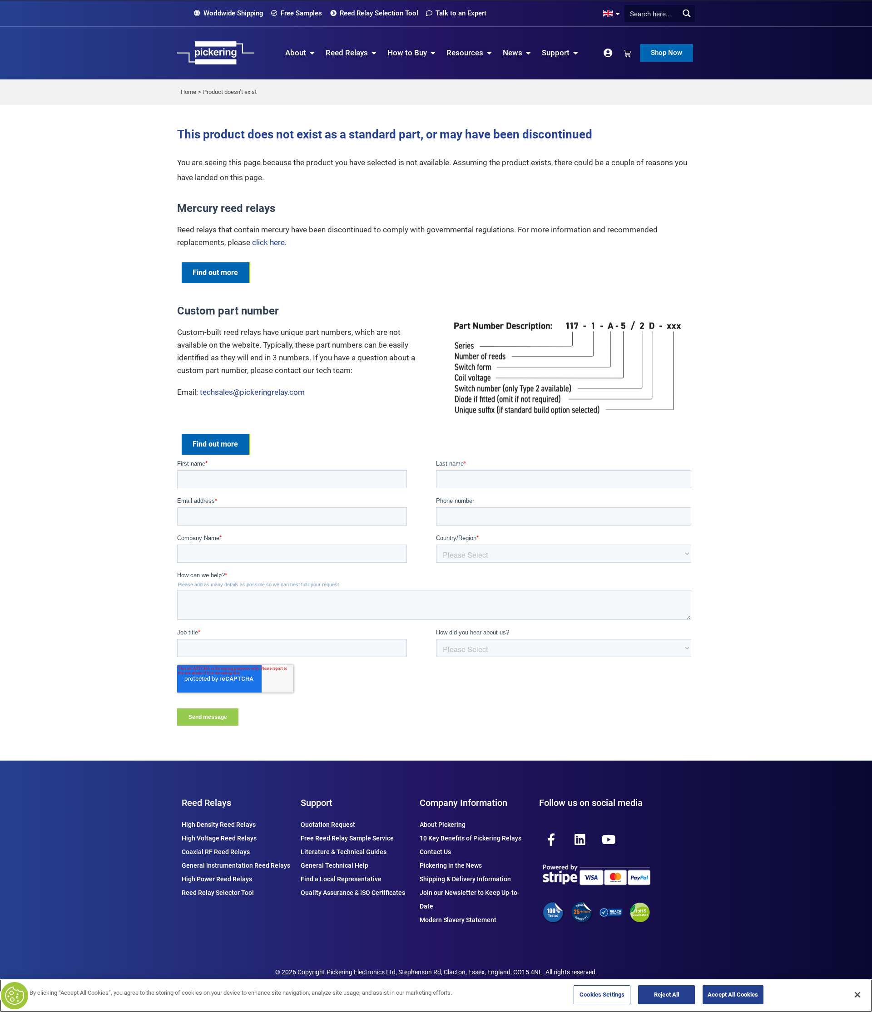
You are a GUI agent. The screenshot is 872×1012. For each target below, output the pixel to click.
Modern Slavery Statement (458, 920)
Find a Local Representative (341, 879)
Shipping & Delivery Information (465, 879)
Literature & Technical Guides (343, 851)
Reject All (666, 994)
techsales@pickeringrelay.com (252, 392)
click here (268, 242)
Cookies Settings (602, 994)
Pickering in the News (451, 865)
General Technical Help (334, 865)
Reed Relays (206, 802)
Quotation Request (328, 824)
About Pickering (443, 824)
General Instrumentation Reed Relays (236, 865)
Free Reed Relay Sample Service (347, 838)
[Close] (857, 995)
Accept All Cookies (733, 994)
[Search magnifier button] (686, 13)
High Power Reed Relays (217, 879)
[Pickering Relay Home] (215, 52)
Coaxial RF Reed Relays (216, 851)
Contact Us (435, 851)
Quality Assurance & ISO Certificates (353, 892)
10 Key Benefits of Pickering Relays (470, 838)
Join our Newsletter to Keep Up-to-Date (470, 899)
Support (316, 802)
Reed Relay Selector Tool (218, 892)
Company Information (463, 802)
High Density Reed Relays (219, 824)
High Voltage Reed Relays (219, 838)
